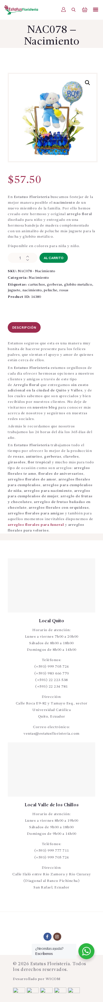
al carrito (54, 258)
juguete (14, 290)
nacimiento (32, 290)
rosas (63, 290)
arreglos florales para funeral (36, 525)
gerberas (54, 284)
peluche (50, 290)
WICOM (53, 979)
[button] (87, 83)
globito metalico (78, 284)
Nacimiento (39, 278)
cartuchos (36, 284)
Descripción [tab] (24, 328)
